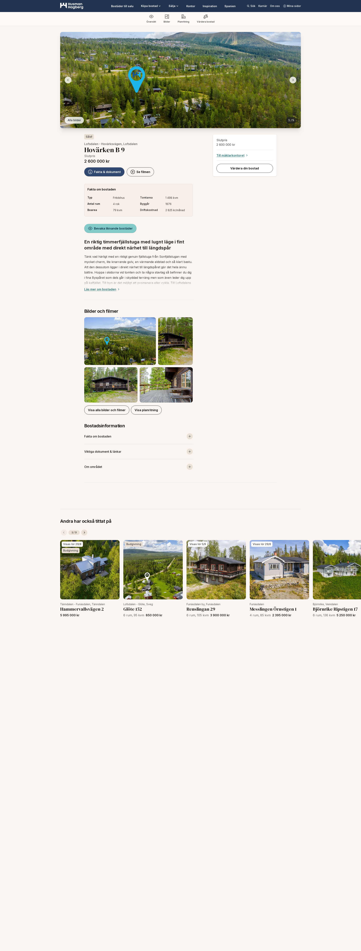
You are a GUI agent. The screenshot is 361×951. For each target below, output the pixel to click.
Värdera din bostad (244, 168)
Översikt (151, 21)
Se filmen (143, 172)
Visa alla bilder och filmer (107, 410)
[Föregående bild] (68, 80)
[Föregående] (64, 533)
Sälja (172, 6)
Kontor (190, 6)
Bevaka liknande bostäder (113, 228)
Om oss (275, 6)
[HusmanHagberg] (71, 6)
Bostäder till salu (122, 6)
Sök (252, 6)
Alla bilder (74, 120)
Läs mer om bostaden (100, 289)
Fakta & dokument (107, 172)
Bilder (167, 21)
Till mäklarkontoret (230, 155)
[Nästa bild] (293, 80)
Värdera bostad (206, 21)
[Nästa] (84, 533)
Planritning (183, 21)
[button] (138, 360)
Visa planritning (146, 410)
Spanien (230, 6)
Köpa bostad (149, 6)
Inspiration (210, 6)
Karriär (262, 6)
